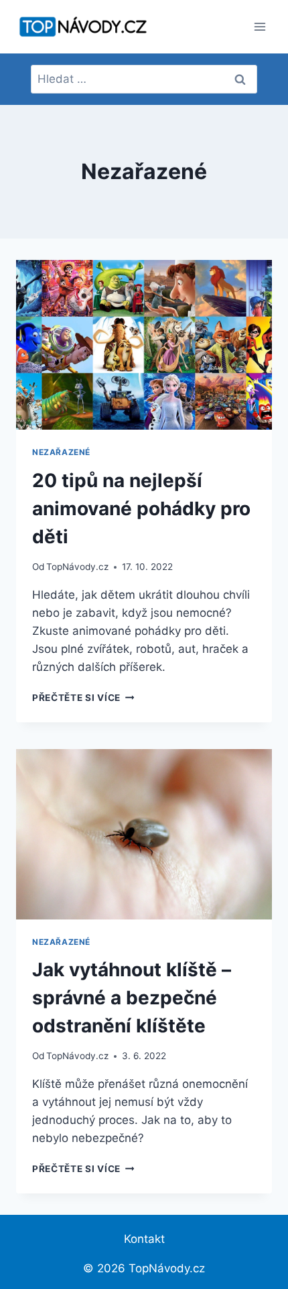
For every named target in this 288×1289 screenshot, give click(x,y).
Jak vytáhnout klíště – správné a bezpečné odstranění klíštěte (131, 997)
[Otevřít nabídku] (259, 26)
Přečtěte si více (83, 697)
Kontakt (144, 1239)
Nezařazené (61, 452)
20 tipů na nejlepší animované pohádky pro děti (141, 508)
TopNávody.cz (77, 566)
